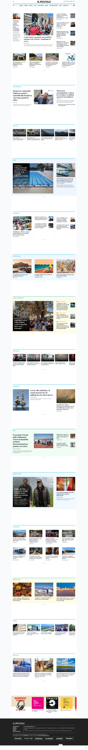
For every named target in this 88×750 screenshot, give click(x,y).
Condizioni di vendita (16, 727)
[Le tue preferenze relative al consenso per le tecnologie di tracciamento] (86, 748)
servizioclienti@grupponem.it (43, 735)
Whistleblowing (16, 731)
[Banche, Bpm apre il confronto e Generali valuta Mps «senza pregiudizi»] (19, 627)
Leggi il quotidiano (66, 1)
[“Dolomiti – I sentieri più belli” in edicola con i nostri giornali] (44, 590)
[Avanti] (74, 141)
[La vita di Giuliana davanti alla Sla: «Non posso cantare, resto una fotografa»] (72, 24)
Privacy (14, 730)
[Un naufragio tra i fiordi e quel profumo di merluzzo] (22, 266)
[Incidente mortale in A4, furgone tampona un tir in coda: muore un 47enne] (50, 218)
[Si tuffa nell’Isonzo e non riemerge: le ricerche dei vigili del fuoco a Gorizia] (61, 132)
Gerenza (15, 729)
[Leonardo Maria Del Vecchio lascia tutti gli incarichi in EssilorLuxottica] (61, 627)
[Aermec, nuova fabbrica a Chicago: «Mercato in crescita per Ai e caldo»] (33, 627)
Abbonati (71, 1)
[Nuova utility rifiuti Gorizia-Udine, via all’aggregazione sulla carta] (68, 533)
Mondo (46, 5)
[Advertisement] (44, 9)
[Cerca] (13, 5)
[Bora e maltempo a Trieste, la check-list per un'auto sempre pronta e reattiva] (72, 316)
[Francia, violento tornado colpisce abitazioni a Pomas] (61, 357)
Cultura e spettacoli (54, 5)
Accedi (74, 1)
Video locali (65, 5)
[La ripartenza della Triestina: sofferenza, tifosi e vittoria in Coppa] (72, 444)
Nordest (31, 5)
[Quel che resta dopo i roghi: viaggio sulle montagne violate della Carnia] (19, 533)
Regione (26, 5)
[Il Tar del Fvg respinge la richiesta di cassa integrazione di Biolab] (68, 551)
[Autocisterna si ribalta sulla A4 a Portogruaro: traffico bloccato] (19, 551)
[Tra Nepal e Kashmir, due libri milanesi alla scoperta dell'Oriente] (66, 484)
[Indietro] (14, 141)
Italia (35, 5)
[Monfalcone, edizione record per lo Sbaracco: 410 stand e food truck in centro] (22, 223)
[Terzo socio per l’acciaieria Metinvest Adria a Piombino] (47, 627)
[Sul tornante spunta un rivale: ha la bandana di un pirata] (66, 266)
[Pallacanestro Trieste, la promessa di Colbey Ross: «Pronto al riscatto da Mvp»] (72, 436)
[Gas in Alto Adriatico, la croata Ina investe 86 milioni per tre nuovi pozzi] (21, 400)
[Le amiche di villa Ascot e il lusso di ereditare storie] (44, 266)
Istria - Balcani (41, 5)
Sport (60, 5)
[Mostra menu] (13, 1)
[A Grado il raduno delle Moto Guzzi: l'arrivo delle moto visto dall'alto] (47, 132)
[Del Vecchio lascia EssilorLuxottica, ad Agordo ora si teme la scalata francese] (19, 132)
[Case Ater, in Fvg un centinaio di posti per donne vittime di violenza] (52, 551)
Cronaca (21, 5)
